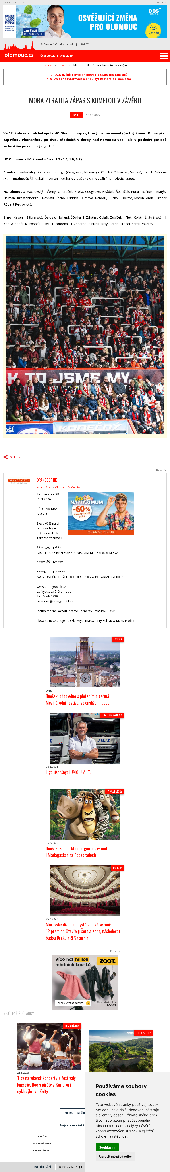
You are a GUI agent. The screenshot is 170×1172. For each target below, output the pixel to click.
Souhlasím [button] (107, 1147)
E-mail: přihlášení (42, 1167)
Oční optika (74, 487)
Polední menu (42, 1143)
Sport (62, 65)
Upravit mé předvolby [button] (115, 1156)
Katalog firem (44, 487)
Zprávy (47, 65)
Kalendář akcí (42, 1150)
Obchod (60, 487)
